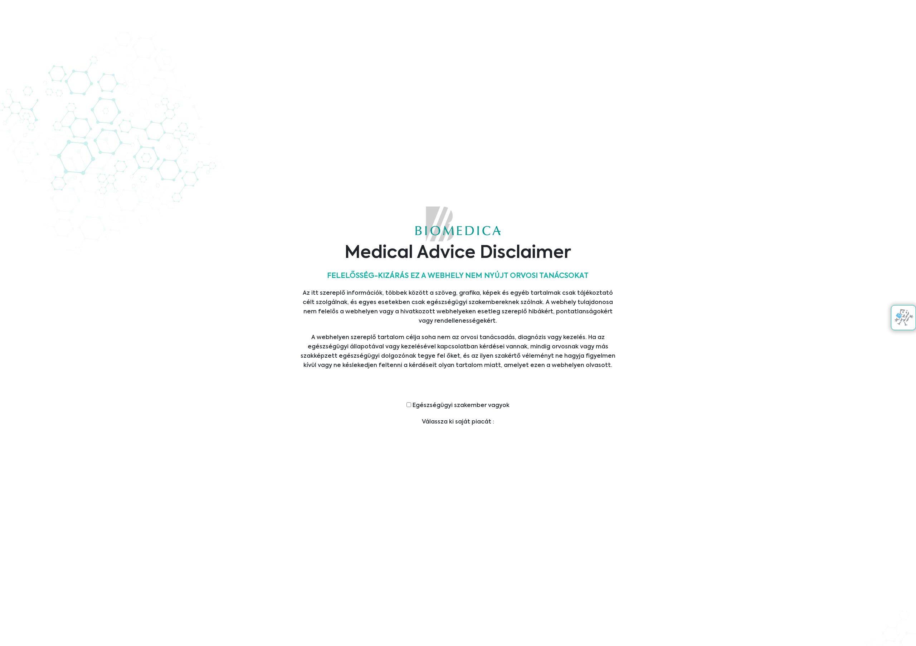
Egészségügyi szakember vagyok (460, 405)
